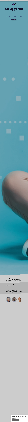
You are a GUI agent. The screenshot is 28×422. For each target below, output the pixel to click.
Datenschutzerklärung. (14, 418)
